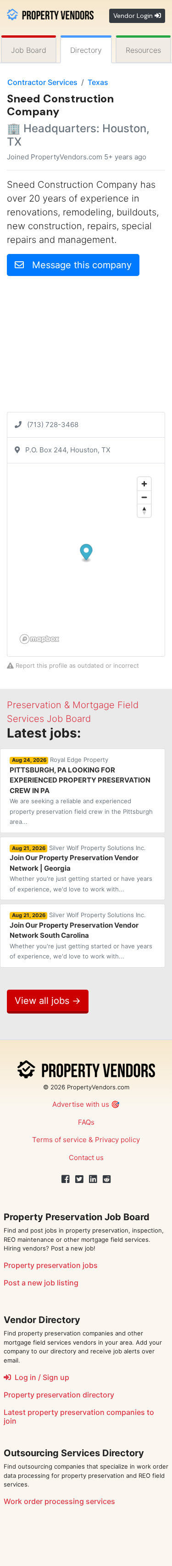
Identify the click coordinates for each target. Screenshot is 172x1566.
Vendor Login (134, 15)
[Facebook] (65, 1179)
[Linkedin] (93, 1179)
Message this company (78, 264)
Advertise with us (80, 1104)
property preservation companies (86, 1412)
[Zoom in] (144, 483)
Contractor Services (42, 82)
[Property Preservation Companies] (50, 13)
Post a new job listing (41, 1282)
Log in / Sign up (40, 1377)
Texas (98, 82)
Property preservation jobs (51, 1265)
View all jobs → (48, 1000)
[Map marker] (86, 553)
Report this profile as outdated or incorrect (76, 665)
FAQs (86, 1122)
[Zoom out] (144, 497)
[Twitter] (79, 1179)
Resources (143, 50)
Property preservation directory (59, 1394)
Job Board (28, 50)
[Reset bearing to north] (144, 510)
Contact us (86, 1157)
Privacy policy (117, 1139)
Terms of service (59, 1139)
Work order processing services (59, 1501)
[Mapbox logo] (39, 639)
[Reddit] (107, 1179)
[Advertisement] (86, 347)
